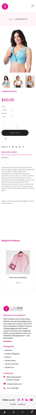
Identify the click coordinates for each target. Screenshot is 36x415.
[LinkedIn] (27, 400)
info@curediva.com (14, 384)
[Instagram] (19, 400)
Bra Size (4, 113)
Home (11, 19)
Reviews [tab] (5, 157)
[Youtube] (31, 400)
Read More (7, 341)
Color (3, 107)
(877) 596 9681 (13, 388)
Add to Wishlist (5, 139)
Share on (5, 147)
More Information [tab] (9, 152)
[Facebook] (23, 400)
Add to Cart (15, 133)
